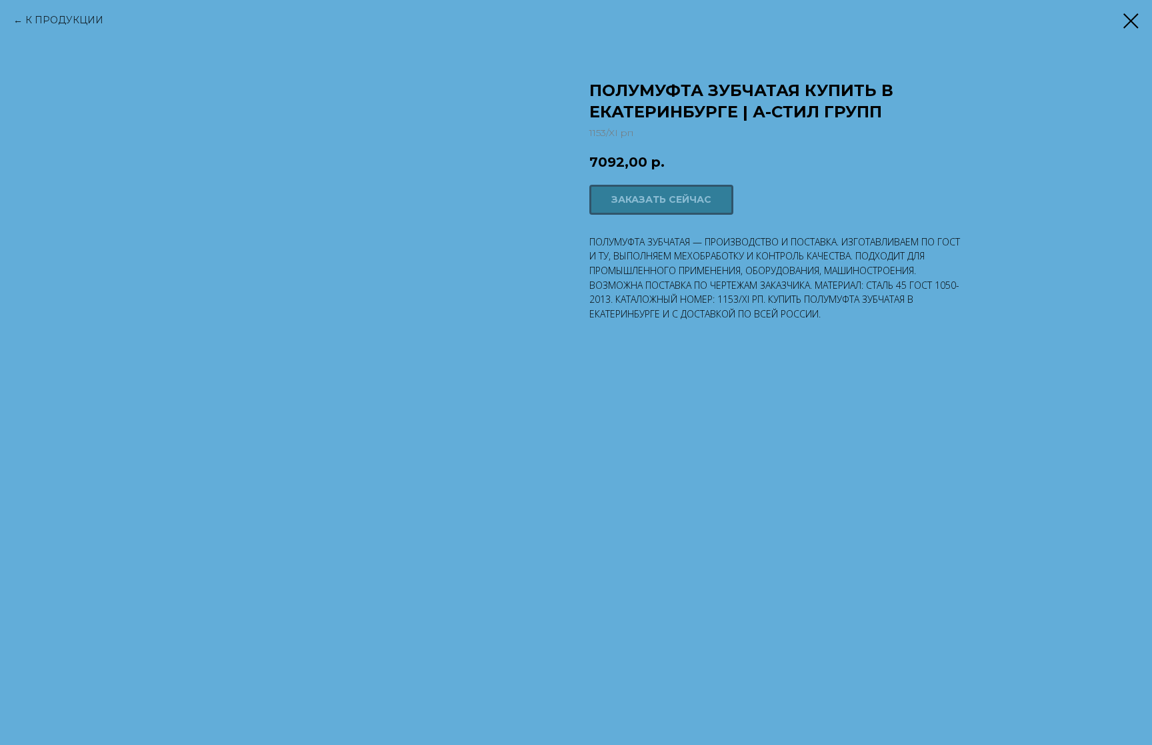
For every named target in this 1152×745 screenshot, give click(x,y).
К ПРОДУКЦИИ (64, 20)
